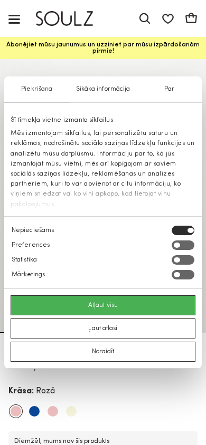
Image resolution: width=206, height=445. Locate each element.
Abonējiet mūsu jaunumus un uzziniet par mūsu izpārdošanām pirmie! (103, 48)
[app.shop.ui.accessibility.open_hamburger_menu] (14, 19)
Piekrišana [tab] (36, 89)
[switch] (183, 245)
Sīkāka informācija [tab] (103, 89)
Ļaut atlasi (102, 328)
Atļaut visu (103, 305)
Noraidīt (103, 352)
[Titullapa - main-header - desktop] (72, 18)
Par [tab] (169, 89)
